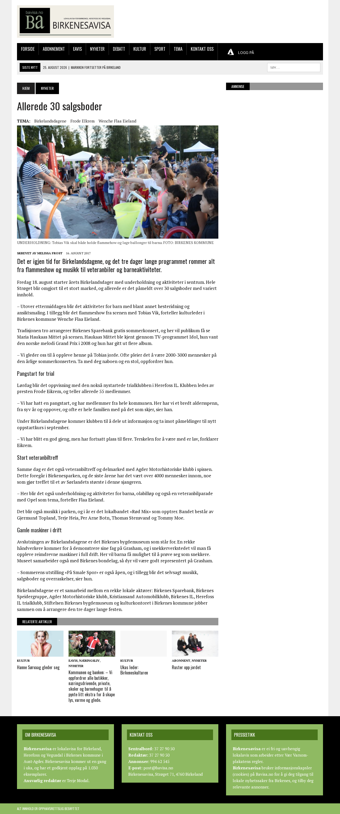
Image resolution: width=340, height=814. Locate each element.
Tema (178, 49)
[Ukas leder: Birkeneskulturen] (143, 653)
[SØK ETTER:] (293, 67)
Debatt (119, 49)
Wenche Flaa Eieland (117, 121)
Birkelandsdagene (50, 121)
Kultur (139, 49)
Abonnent (181, 661)
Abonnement (54, 49)
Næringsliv (89, 661)
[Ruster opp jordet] (195, 653)
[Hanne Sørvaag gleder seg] (40, 653)
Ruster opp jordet (186, 667)
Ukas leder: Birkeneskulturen (134, 670)
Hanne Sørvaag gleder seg (38, 667)
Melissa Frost (49, 253)
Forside (28, 49)
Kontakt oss (202, 49)
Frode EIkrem (82, 121)
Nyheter (97, 49)
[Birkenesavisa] (65, 21)
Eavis (77, 49)
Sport (159, 49)
